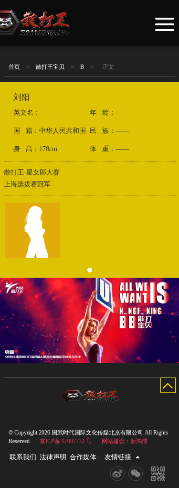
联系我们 (23, 457)
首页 (14, 67)
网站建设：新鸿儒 (124, 441)
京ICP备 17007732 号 (66, 441)
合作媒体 (83, 457)
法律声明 (53, 457)
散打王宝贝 (50, 67)
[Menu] (164, 23)
